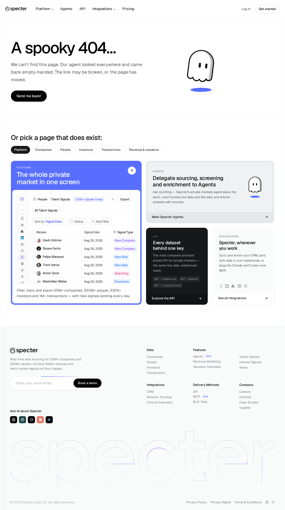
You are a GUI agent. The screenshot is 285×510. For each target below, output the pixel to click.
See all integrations (232, 298)
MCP (196, 397)
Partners (245, 397)
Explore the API (163, 298)
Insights (244, 408)
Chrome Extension (160, 402)
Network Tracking (159, 397)
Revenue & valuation (144, 150)
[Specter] (16, 9)
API (82, 8)
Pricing (128, 8)
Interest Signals (250, 362)
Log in (246, 9)
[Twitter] (273, 502)
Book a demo (87, 383)
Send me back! (28, 96)
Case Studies (248, 402)
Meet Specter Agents (167, 217)
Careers (244, 392)
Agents (66, 8)
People (65, 150)
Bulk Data (200, 402)
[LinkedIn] (267, 502)
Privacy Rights (220, 502)
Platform (43, 8)
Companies (43, 150)
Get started (267, 9)
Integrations (102, 8)
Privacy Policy (196, 502)
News (243, 367)
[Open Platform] (132, 170)
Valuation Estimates (207, 367)
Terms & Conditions (248, 502)
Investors (86, 150)
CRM (150, 392)
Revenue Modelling (207, 361)
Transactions (111, 150)
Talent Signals (249, 357)
